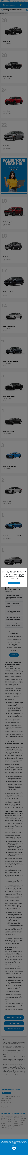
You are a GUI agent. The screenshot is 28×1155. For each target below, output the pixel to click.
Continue (14, 583)
